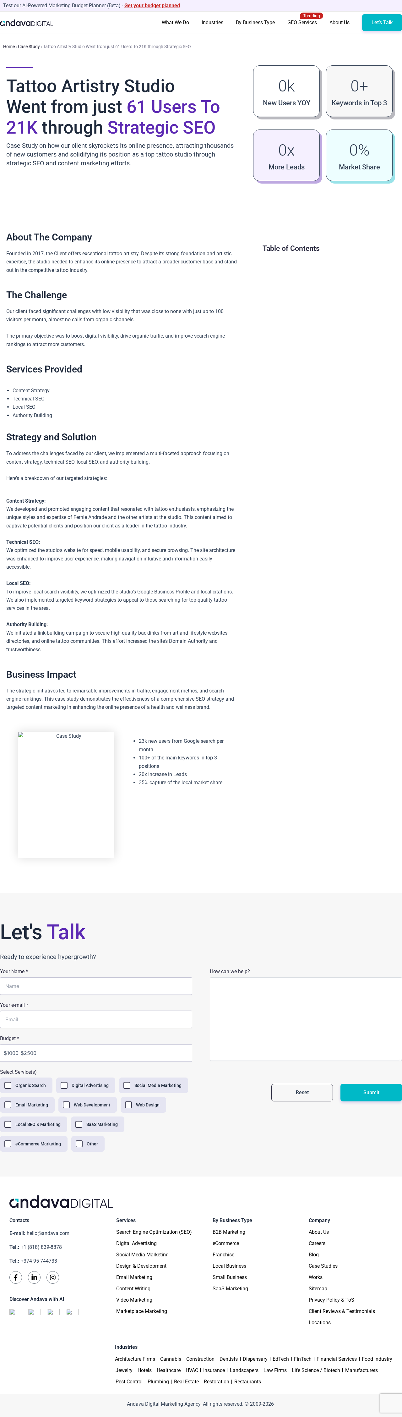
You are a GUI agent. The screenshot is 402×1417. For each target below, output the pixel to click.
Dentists (229, 1359)
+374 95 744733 (33, 1261)
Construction (200, 1359)
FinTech (303, 1359)
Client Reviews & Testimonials (342, 1311)
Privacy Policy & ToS (331, 1300)
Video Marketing (134, 1300)
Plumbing (158, 1382)
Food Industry (377, 1359)
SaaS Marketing (230, 1289)
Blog (314, 1255)
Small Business (230, 1277)
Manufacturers (361, 1370)
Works (316, 1277)
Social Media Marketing (142, 1255)
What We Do (175, 22)
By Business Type (255, 22)
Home (9, 46)
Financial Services (337, 1359)
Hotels (145, 1370)
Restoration (216, 1382)
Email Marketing (134, 1277)
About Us (339, 22)
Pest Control (129, 1382)
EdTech (281, 1359)
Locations (320, 1323)
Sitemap (318, 1289)
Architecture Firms (135, 1359)
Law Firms (275, 1370)
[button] (382, 22)
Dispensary (255, 1359)
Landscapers (244, 1370)
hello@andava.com (39, 1233)
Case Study (29, 46)
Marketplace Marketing (141, 1311)
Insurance (214, 1370)
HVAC (192, 1370)
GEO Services (303, 19)
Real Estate (186, 1382)
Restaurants (247, 1382)
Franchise (223, 1255)
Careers (317, 1243)
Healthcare (169, 1370)
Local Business (229, 1266)
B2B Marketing (229, 1232)
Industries (212, 22)
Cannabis (170, 1359)
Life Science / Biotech (316, 1370)
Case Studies (323, 1266)
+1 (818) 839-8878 (35, 1247)
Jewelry (124, 1370)
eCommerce (226, 1243)
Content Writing (133, 1289)
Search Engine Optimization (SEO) (154, 1232)
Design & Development (141, 1266)
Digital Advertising (136, 1243)
